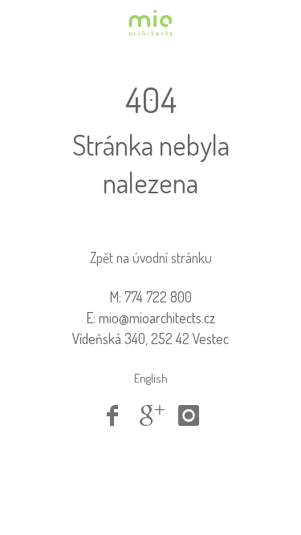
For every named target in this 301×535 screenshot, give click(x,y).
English (151, 378)
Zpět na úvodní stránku (151, 257)
